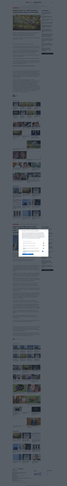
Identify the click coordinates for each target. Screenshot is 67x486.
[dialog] (33, 243)
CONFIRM (27, 254)
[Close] (47, 231)
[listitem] (33, 241)
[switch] (43, 243)
